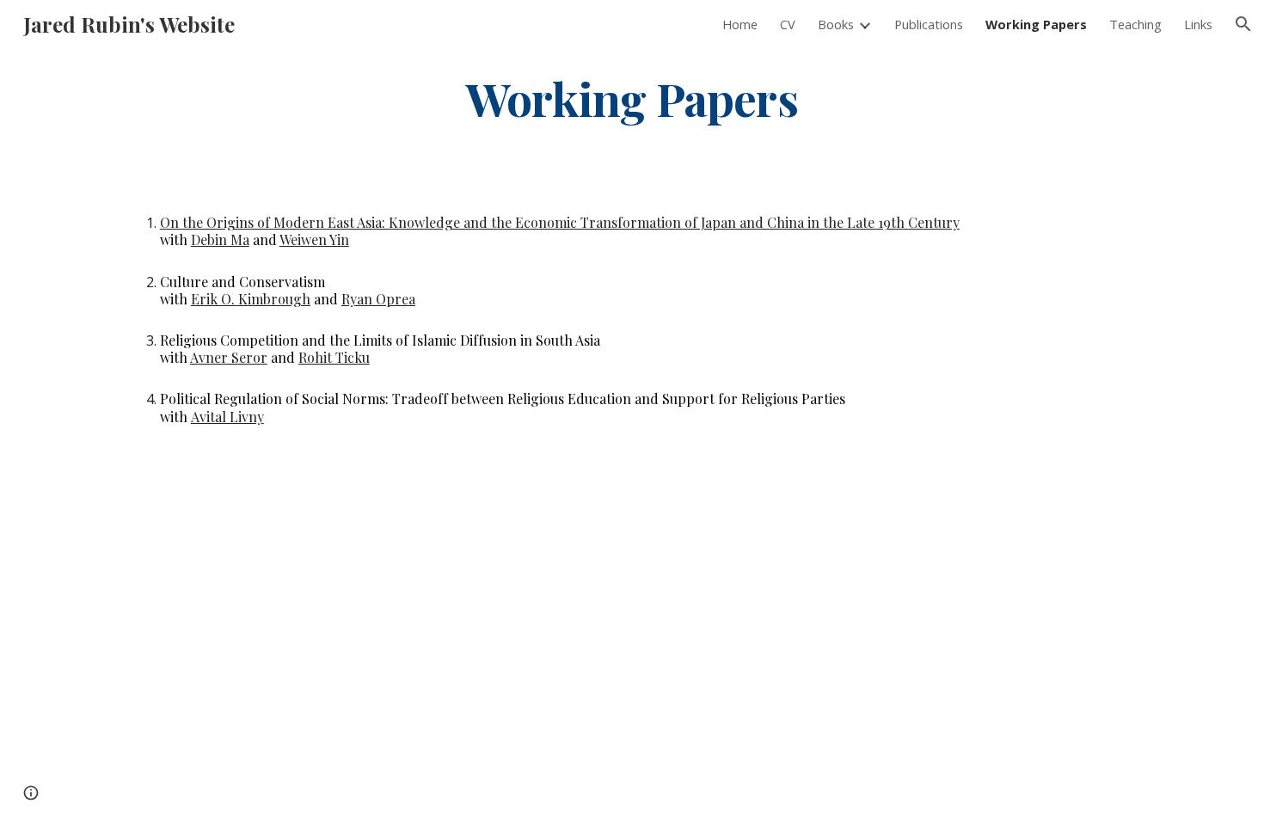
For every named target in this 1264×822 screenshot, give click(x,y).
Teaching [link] (1135, 24)
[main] (632, 97)
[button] (1243, 24)
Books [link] (836, 24)
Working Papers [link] (1036, 24)
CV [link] (787, 24)
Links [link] (1198, 24)
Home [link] (740, 24)
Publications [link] (928, 24)
